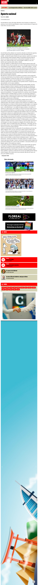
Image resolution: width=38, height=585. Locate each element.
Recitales (22, 287)
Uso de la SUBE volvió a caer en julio (20, 7)
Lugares (3, 289)
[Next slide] (36, 467)
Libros (7, 289)
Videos (3, 287)
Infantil (15, 289)
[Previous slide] (2, 467)
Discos (18, 289)
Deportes (3, 10)
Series (14, 287)
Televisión (7, 287)
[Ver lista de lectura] (33, 581)
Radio (26, 287)
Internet (11, 289)
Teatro (11, 287)
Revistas (18, 287)
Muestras (33, 287)
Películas (29, 287)
